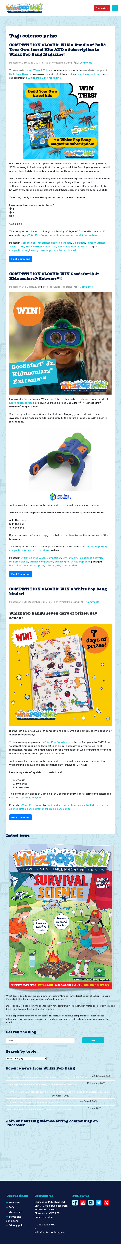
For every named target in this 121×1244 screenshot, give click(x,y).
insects (44, 250)
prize (52, 250)
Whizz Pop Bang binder (57, 742)
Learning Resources (20, 402)
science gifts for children (39, 808)
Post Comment (20, 258)
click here (69, 535)
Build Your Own (18, 73)
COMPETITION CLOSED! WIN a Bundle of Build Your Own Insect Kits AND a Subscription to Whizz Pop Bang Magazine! (57, 50)
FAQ (11, 1207)
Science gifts (16, 246)
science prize (64, 250)
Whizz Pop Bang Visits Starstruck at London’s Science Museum (39, 1109)
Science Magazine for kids (41, 246)
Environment (70, 557)
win (75, 250)
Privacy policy (17, 1225)
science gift (103, 805)
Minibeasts (78, 242)
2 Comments (84, 62)
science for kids (86, 805)
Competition (28, 242)
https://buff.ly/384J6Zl (28, 797)
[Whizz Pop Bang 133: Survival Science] (60, 917)
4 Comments (85, 286)
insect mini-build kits (89, 73)
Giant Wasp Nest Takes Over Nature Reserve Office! (33, 1102)
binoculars (15, 565)
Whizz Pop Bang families (72, 246)
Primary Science (95, 242)
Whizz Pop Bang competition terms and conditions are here (62, 235)
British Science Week (33, 557)
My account (15, 1211)
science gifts (53, 565)
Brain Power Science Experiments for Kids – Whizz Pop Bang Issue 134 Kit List (47, 1077)
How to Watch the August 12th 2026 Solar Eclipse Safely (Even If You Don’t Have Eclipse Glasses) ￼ (58, 1091)
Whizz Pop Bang (81, 561)
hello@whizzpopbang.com (50, 1232)
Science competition (41, 561)
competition (16, 250)
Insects (67, 242)
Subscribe (102, 8)
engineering (32, 250)
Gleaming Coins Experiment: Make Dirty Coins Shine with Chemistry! (41, 1084)
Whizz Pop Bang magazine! (44, 77)
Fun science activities (49, 242)
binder (56, 805)
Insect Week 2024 (36, 70)
